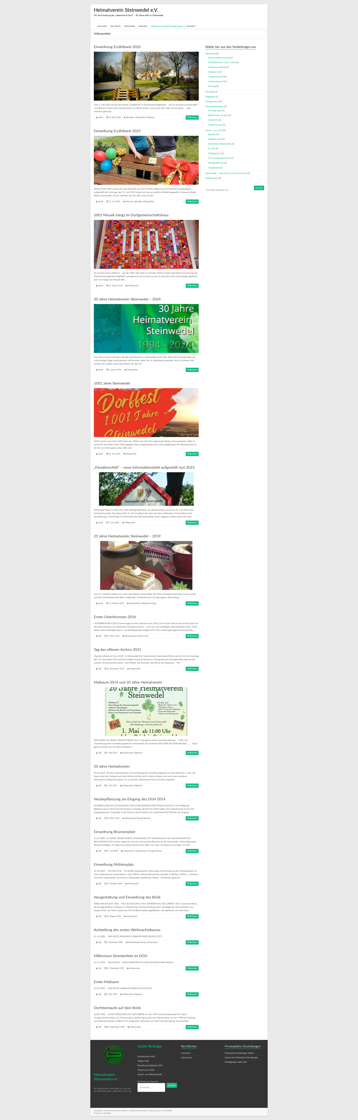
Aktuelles (130, 117)
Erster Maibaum (106, 982)
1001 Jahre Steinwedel (112, 383)
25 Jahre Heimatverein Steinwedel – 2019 (127, 536)
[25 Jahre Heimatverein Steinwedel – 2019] (146, 542)
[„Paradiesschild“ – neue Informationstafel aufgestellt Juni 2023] (146, 474)
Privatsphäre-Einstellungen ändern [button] (239, 1053)
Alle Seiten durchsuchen (147, 1082)
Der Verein (115, 26)
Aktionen (129, 202)
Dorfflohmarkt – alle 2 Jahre (222, 62)
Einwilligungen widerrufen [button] (236, 1062)
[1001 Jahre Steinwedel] (146, 389)
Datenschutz (186, 1058)
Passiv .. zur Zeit (213, 130)
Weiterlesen (192, 117)
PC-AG (211, 149)
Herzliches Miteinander (219, 144)
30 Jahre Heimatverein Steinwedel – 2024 (127, 299)
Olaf (100, 636)
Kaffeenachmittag (148, 603)
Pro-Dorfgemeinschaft (219, 158)
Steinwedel (129, 26)
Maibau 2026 (143, 1061)
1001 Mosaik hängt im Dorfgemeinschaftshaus (131, 215)
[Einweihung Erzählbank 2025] (146, 137)
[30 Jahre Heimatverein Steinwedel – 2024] (146, 305)
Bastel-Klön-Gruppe (218, 115)
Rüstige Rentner (143, 818)
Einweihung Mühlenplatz (114, 864)
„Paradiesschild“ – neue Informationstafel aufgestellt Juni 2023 (144, 467)
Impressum (186, 1053)
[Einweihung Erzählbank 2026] (146, 53)
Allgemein (210, 97)
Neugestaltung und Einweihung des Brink (127, 897)
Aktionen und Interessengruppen (167, 26)
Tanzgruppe (213, 168)
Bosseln (212, 134)
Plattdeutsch (214, 153)
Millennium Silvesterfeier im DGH (120, 956)
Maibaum (150, 117)
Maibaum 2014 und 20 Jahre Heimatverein (128, 682)
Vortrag (212, 86)
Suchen (259, 188)
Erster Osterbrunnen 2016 (115, 617)
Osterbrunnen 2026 (146, 1070)
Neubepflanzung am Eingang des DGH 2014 (129, 799)
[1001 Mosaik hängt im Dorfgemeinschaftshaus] (146, 221)
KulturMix (213, 120)
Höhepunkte (140, 117)
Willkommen (211, 178)
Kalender (143, 26)
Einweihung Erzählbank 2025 (117, 131)
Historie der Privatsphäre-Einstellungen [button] (241, 1058)
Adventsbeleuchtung (137, 942)
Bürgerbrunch (215, 139)
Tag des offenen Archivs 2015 (117, 650)
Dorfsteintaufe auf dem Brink (117, 1008)
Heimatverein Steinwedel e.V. (126, 10)
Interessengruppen (214, 106)
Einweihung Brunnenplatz (114, 832)
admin (100, 117)
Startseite (102, 26)
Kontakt (190, 26)
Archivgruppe (215, 110)
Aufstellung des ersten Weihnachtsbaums (127, 930)
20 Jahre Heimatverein (112, 766)
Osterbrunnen (142, 636)
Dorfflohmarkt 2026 (146, 1057)
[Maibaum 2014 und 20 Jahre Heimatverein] (146, 688)
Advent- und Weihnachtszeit (149, 1075)
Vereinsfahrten (215, 81)
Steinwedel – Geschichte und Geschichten (226, 173)
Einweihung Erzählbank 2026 (117, 47)
